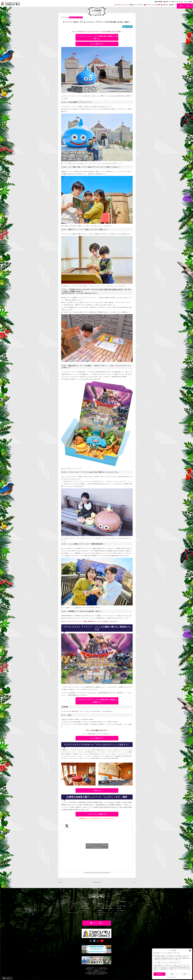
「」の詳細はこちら (97, 37)
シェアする (128, 26)
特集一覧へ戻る (97, 882)
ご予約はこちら (97, 790)
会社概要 (119, 908)
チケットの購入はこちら (96, 43)
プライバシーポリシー (171, 977)
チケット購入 (186, 6)
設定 (185, 974)
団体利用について (102, 903)
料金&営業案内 (159, 1)
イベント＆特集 (129, 4)
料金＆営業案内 (86, 908)
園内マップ (173, 4)
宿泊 (159, 4)
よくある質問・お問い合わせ (105, 908)
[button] (190, 950)
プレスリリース (101, 914)
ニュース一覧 (71, 906)
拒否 (172, 974)
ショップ (70, 908)
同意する (159, 974)
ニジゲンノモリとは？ (178, 1)
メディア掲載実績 (121, 901)
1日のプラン (166, 4)
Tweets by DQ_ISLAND (97, 845)
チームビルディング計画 (104, 906)
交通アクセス (168, 1)
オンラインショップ (150, 4)
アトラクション (119, 4)
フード (69, 910)
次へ (133, 882)
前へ (61, 882)
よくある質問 (189, 1)
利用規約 (100, 910)
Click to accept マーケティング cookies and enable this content (97, 845)
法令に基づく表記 (121, 906)
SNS (118, 903)
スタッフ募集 (120, 910)
